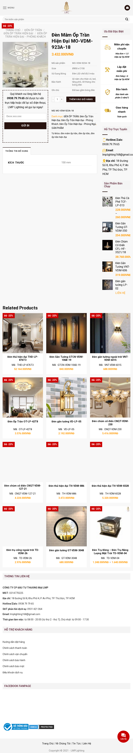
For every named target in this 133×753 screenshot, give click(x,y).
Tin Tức (76, 743)
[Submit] (127, 19)
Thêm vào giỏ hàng (81, 99)
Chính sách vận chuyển (15, 654)
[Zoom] (44, 83)
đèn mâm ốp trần (69, 133)
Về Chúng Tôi (62, 743)
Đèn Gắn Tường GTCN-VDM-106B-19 (66, 358)
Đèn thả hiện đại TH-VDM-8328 (110, 485)
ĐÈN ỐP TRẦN (33, 30)
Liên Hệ (87, 743)
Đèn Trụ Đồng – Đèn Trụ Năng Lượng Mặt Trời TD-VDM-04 (110, 552)
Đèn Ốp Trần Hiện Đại (18, 33)
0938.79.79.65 (110, 144)
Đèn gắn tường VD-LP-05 (66, 421)
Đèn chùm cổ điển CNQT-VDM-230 (110, 423)
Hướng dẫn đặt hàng (14, 642)
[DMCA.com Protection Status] (42, 726)
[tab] (17, 151)
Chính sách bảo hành (14, 660)
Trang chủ (13, 30)
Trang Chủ (48, 743)
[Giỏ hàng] (127, 8)
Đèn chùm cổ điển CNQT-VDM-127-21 (22, 487)
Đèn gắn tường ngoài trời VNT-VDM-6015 (110, 358)
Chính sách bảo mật (13, 666)
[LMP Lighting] (66, 8)
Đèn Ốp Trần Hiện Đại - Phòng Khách (26, 35)
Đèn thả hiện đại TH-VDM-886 (66, 485)
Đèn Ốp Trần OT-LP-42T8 (23, 421)
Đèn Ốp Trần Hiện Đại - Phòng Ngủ (77, 124)
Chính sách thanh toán (15, 648)
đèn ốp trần (84, 133)
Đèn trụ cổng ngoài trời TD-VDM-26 (22, 552)
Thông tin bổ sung (16, 151)
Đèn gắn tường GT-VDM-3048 (66, 550)
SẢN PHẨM (58, 128)
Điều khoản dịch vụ (13, 672)
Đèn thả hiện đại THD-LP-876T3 (22, 358)
